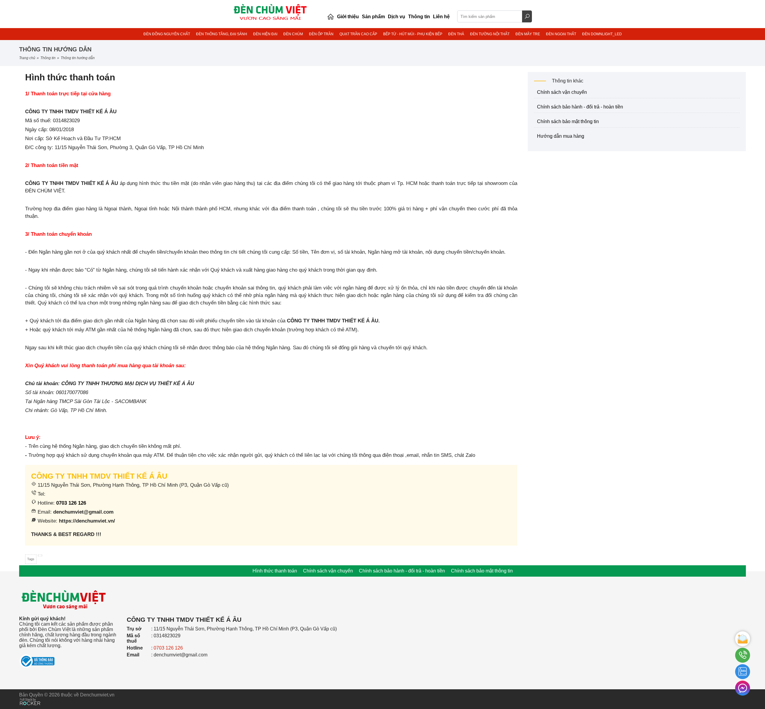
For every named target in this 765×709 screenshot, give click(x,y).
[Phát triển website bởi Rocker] (30, 696)
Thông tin (48, 58)
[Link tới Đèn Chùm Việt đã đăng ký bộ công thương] (70, 658)
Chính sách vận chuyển (562, 92)
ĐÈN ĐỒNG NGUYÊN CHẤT (166, 34)
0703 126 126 (71, 503)
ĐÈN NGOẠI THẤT (561, 34)
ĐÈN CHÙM (293, 34)
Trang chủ (27, 58)
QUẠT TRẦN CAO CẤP (358, 34)
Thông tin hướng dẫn (78, 58)
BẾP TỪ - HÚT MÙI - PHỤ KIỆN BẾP (412, 34)
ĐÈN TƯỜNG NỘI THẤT (490, 34)
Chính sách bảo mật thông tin (568, 121)
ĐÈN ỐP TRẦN (321, 34)
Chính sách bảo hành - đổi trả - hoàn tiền (580, 106)
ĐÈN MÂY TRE (527, 34)
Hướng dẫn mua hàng (560, 136)
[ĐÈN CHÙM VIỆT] (64, 581)
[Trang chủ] (330, 17)
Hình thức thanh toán (275, 570)
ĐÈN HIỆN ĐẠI (265, 34)
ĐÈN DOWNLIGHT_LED (602, 34)
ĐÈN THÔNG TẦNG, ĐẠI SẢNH (221, 34)
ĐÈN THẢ (456, 34)
